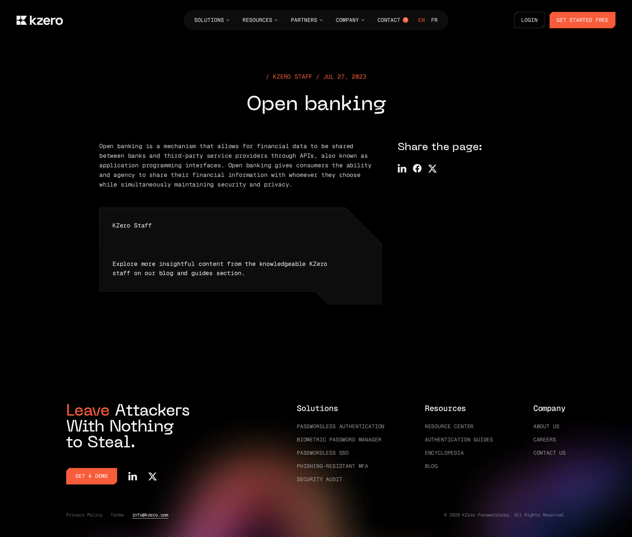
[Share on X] (432, 168)
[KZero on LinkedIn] (132, 476)
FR (434, 20)
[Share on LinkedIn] (402, 168)
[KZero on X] (152, 476)
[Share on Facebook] (417, 168)
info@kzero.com (150, 515)
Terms (117, 515)
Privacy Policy (84, 515)
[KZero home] (40, 20)
